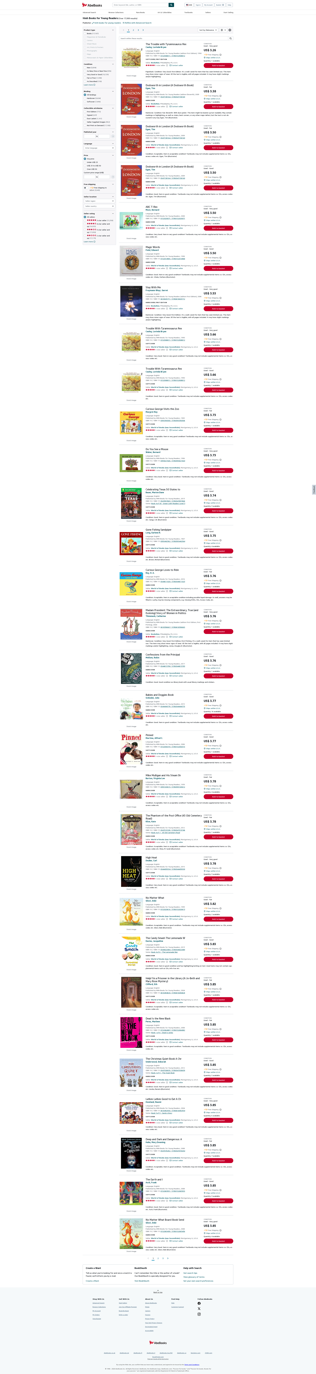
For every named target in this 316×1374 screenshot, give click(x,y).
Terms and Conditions (191, 1365)
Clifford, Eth (151, 984)
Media (147, 1307)
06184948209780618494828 (172, 993)
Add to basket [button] (218, 65)
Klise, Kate (151, 821)
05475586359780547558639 (172, 1070)
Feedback (314, 489)
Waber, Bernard (153, 452)
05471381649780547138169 (172, 97)
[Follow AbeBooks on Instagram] (199, 1314)
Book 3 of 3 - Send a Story (161, 1113)
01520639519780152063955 (172, 1191)
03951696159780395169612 (172, 787)
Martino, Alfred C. (154, 738)
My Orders (96, 1315)
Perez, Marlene (153, 1021)
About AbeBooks (151, 1303)
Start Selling (228, 12)
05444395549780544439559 (172, 869)
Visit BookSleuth (142, 1281)
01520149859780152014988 (172, 259)
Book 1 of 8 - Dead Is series (162, 1032)
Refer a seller (123, 1315)
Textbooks (188, 12)
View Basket (97, 1319)
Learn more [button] (88, 241)
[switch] (86, 188)
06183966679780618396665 (172, 627)
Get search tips (190, 1273)
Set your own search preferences (198, 1281)
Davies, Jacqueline (154, 941)
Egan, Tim (150, 88)
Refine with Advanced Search (138, 23)
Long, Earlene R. (153, 532)
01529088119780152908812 (172, 56)
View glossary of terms (194, 1277)
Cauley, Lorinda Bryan (156, 47)
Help (229, 5)
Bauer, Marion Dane (155, 492)
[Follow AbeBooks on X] (199, 1309)
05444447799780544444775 (172, 706)
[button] (123, 30)
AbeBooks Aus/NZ (166, 1353)
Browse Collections (116, 12)
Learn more (88, 85)
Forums (147, 1315)
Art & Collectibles (165, 12)
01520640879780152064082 (172, 1030)
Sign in (198, 5)
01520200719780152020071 (172, 218)
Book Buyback (124, 1311)
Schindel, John (152, 698)
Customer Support (177, 1307)
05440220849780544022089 (172, 950)
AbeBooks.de (124, 1353)
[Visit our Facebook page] (199, 1303)
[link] (230, 30)
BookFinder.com (158, 1358)
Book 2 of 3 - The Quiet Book (163, 1073)
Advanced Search (89, 12)
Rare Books (140, 12)
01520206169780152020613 (172, 909)
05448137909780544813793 (172, 666)
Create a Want (92, 1281)
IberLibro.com (195, 1353)
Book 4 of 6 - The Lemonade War (164, 952)
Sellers (208, 12)
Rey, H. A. (150, 573)
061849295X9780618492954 (172, 1111)
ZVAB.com (208, 1353)
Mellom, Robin (152, 657)
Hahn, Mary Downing (155, 1142)
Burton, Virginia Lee (155, 778)
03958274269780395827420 (172, 461)
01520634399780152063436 (172, 1231)
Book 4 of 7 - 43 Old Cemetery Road (165, 832)
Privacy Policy (149, 1319)
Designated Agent (151, 1327)
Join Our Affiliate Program (128, 1307)
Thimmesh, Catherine (156, 616)
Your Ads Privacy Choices (153, 1323)
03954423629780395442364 (172, 541)
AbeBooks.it (151, 1353)
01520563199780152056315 (172, 747)
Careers (147, 1311)
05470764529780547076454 (172, 1151)
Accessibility (149, 1331)
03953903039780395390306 (172, 420)
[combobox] (140, 5)
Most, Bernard (152, 210)
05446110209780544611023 (172, 581)
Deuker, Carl (151, 860)
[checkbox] (85, 33)
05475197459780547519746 (172, 830)
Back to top (158, 1292)
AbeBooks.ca (181, 1353)
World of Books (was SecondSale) (165, 145)
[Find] (171, 5)
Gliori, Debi (151, 901)
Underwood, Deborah (156, 1062)
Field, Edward (152, 250)
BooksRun (155, 63)
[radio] (85, 98)
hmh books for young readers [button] (107, 23)
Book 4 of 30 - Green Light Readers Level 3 (168, 503)
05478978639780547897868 (172, 501)
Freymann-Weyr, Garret (157, 290)
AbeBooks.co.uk (109, 1353)
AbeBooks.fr (138, 1353)
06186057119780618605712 (172, 299)
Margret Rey (152, 412)
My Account (208, 5)
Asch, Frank (151, 1182)
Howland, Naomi (153, 1102)
